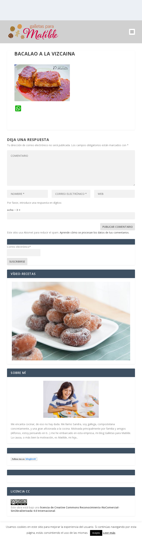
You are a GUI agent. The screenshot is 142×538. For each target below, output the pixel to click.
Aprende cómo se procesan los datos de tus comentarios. (94, 232)
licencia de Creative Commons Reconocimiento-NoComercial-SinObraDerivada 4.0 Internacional (65, 509)
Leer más (109, 532)
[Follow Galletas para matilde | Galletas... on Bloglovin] (24, 460)
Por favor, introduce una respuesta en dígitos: (34, 202)
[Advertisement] (71, 10)
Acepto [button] (96, 532)
